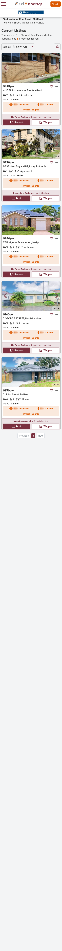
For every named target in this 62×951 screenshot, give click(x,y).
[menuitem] (22, 47)
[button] (5, 68)
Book (19, 198)
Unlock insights (31, 109)
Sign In (55, 4)
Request (18, 122)
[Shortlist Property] (51, 86)
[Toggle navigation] (3, 4)
